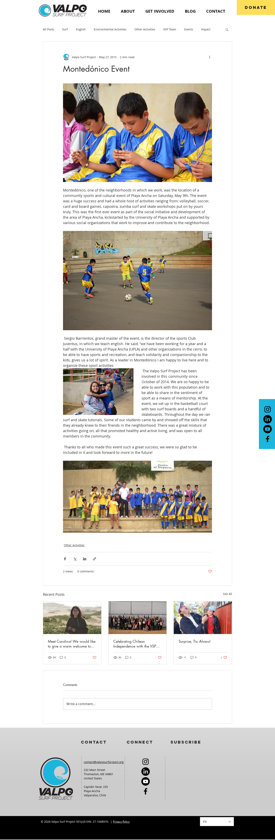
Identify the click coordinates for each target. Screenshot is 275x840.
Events (188, 29)
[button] (227, 29)
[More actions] (209, 57)
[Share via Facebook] (65, 559)
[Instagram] (267, 409)
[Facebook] (267, 439)
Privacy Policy (121, 821)
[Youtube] (267, 429)
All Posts (48, 29)
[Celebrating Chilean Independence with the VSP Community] (138, 617)
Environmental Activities (110, 29)
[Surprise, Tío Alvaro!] (203, 617)
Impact (205, 29)
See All (227, 594)
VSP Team (169, 29)
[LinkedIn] (267, 419)
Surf (65, 29)
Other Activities (144, 29)
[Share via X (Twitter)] (75, 559)
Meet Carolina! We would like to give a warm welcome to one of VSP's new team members (71, 644)
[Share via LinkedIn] (85, 559)
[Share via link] (94, 559)
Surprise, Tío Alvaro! (195, 641)
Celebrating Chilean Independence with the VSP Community (134, 644)
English (81, 29)
